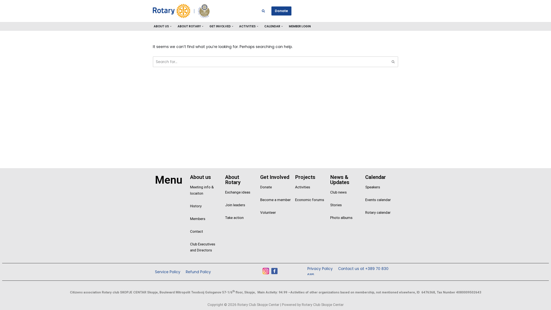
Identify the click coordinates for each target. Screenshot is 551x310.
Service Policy (167, 271)
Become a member (275, 200)
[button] (171, 26)
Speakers (372, 187)
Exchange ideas (237, 192)
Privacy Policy (320, 268)
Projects (305, 177)
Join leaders (235, 205)
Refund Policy (198, 271)
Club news (338, 192)
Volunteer (268, 212)
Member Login (300, 26)
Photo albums (341, 217)
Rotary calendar (378, 212)
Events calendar (378, 200)
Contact (196, 231)
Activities (302, 187)
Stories (336, 205)
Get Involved (274, 177)
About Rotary (233, 179)
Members (197, 219)
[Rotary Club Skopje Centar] (191, 11)
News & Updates (339, 179)
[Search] (263, 10)
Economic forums (309, 200)
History (196, 206)
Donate (281, 10)
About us (200, 177)
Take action (234, 217)
